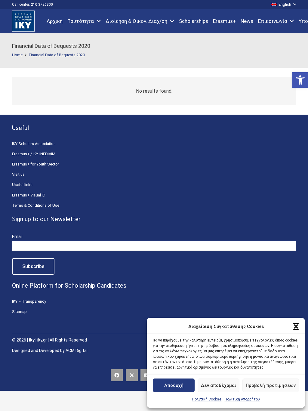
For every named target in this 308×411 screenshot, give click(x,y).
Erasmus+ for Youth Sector (35, 164)
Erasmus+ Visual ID (28, 195)
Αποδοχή (173, 385)
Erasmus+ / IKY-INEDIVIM (33, 154)
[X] (132, 375)
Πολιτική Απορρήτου (242, 399)
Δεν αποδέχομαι (218, 385)
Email (17, 236)
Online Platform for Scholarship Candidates (69, 285)
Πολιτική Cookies (207, 399)
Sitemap (19, 311)
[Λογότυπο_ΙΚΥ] (23, 21)
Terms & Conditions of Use (35, 205)
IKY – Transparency (29, 301)
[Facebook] (117, 375)
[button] (300, 80)
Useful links (22, 184)
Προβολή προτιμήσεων (271, 385)
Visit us (18, 174)
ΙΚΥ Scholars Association (34, 143)
